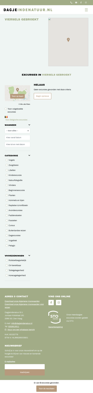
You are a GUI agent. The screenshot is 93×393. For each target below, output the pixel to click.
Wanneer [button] (10, 125)
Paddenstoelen (15, 215)
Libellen (12, 170)
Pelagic (12, 246)
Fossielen (13, 220)
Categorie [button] (11, 156)
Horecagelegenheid (17, 275)
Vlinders (12, 185)
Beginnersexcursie (17, 190)
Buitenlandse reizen (17, 230)
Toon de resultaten (46, 389)
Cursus (12, 225)
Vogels (12, 160)
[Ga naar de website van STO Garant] (55, 317)
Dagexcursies (14, 235)
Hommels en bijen (16, 200)
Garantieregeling (55, 327)
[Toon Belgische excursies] (17, 116)
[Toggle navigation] (86, 9)
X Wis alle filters (24, 104)
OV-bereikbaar (15, 265)
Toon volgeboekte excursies (15, 110)
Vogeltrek (13, 240)
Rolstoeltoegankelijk (17, 260)
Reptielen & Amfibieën (18, 205)
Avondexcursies (15, 210)
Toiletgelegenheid (16, 270)
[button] (68, 40)
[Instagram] (85, 2)
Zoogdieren (14, 165)
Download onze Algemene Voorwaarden (22, 301)
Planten (12, 195)
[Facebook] (81, 2)
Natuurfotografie (15, 180)
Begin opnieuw (42, 96)
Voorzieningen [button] (14, 256)
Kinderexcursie (15, 175)
